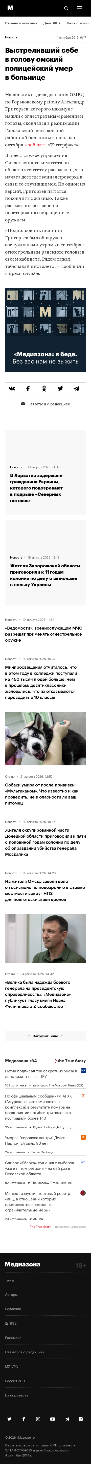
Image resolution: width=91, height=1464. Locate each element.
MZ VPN (11, 1366)
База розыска (17, 1394)
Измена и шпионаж (21, 22)
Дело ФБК (52, 22)
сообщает (36, 145)
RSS (12, 1323)
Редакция (13, 1308)
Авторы (11, 1294)
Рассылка (13, 1337)
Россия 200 (15, 1380)
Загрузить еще (45, 1036)
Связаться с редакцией (49, 403)
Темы (9, 1280)
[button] (79, 8)
